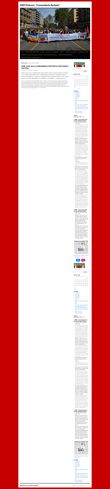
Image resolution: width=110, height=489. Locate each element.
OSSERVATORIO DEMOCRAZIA (65, 54)
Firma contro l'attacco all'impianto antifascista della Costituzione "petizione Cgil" (82, 109)
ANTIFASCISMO (35, 80)
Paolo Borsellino (29, 86)
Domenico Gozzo (61, 82)
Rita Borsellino (37, 86)
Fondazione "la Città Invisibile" (40, 83)
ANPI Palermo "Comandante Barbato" (40, 5)
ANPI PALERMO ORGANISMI (32, 52)
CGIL (76, 103)
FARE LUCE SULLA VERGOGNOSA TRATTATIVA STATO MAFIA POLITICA (44, 67)
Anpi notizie (29, 80)
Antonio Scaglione (40, 82)
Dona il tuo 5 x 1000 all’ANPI (52, 52)
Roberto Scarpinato (44, 86)
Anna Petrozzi (64, 80)
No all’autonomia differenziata (50, 54)
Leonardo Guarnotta (29, 84)
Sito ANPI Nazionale (78, 112)
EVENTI (62, 52)
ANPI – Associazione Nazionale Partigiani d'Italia (80, 120)
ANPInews (77, 97)
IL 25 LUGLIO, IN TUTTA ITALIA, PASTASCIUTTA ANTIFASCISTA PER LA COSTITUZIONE (81, 168)
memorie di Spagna (78, 111)
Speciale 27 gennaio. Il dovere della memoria (31, 57)
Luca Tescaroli (37, 84)
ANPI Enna (77, 93)
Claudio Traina (47, 82)
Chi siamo (42, 52)
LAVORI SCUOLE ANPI (83, 52)
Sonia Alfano (66, 86)
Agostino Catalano (57, 80)
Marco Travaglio (43, 84)
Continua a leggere (61, 78)
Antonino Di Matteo (25, 82)
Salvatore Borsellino (52, 86)
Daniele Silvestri (54, 82)
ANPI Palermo (77, 95)
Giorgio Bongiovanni (50, 83)
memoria (44, 80)
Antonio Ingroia (33, 82)
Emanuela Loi (30, 83)
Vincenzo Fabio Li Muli (26, 87)
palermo (36, 70)
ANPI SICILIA (78, 96)
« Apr (79, 88)
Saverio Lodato (60, 86)
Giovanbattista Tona (59, 83)
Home (22, 52)
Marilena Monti (50, 84)
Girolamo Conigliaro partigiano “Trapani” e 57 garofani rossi (81, 256)
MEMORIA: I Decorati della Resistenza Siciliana (31, 54)
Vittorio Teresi (34, 87)
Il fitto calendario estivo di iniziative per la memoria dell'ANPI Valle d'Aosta (81, 158)
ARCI (76, 99)
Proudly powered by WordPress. (81, 485)
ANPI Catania (77, 92)
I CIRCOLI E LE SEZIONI (70, 52)
